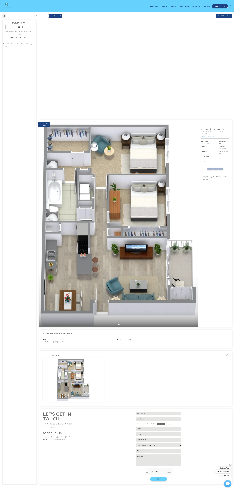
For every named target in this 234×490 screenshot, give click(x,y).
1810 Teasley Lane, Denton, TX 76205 (57, 424)
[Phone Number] (230, 6)
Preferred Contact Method (146, 424)
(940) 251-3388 (49, 428)
